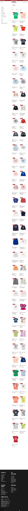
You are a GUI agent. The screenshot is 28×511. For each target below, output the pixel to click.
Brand (2, 10)
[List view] (13, 9)
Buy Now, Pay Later (13, 489)
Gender (2, 7)
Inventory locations (4, 23)
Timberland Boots (13, 480)
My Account (2, 488)
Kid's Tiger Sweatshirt (22, 100)
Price (2, 21)
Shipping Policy (3, 491)
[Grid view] (12, 9)
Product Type (3, 15)
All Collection (3, 474)
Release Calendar (13, 490)
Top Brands (2, 475)
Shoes (2, 480)
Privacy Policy (3, 493)
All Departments (3, 481)
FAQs (2, 489)
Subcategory (3, 13)
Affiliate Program (13, 488)
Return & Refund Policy (4, 492)
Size (1, 18)
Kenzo (12, 46)
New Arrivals (3, 477)
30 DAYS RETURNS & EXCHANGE (12, 0)
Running (2, 478)
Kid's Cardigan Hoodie (15, 247)
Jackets (2, 479)
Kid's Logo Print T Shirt (22, 418)
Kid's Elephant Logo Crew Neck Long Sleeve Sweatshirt (15, 220)
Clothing (2, 476)
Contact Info (3, 490)
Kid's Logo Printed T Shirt (15, 325)
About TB (12, 487)
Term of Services (3, 494)
